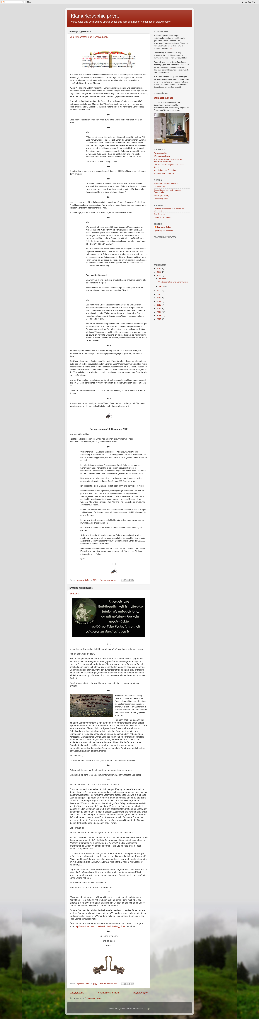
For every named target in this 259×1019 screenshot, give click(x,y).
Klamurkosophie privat (95, 16)
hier (170, 48)
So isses (74, 593)
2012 (159, 319)
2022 (159, 276)
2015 (159, 308)
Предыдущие (140, 992)
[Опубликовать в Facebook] (130, 580)
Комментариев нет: (109, 580)
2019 (159, 294)
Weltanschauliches (163, 98)
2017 (159, 301)
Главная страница (108, 992)
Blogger (147, 1009)
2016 (159, 305)
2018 (159, 298)
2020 (159, 291)
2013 (159, 316)
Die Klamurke (159, 187)
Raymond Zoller (163, 227)
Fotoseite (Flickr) (161, 199)
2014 (159, 312)
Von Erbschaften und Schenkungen (89, 37)
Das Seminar (159, 214)
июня (161, 286)
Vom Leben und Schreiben (165, 170)
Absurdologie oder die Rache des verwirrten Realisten (168, 160)
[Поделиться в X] (127, 580)
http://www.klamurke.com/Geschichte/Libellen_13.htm (100, 926)
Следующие (76, 992)
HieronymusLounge (162, 217)
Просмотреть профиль (164, 231)
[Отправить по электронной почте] (122, 580)
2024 (159, 269)
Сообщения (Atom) (93, 998)
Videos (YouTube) (161, 195)
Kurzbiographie (160, 153)
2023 (159, 272)
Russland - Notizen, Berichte (166, 184)
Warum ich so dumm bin (164, 173)
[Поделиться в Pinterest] (132, 580)
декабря (163, 279)
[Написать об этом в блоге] (125, 580)
